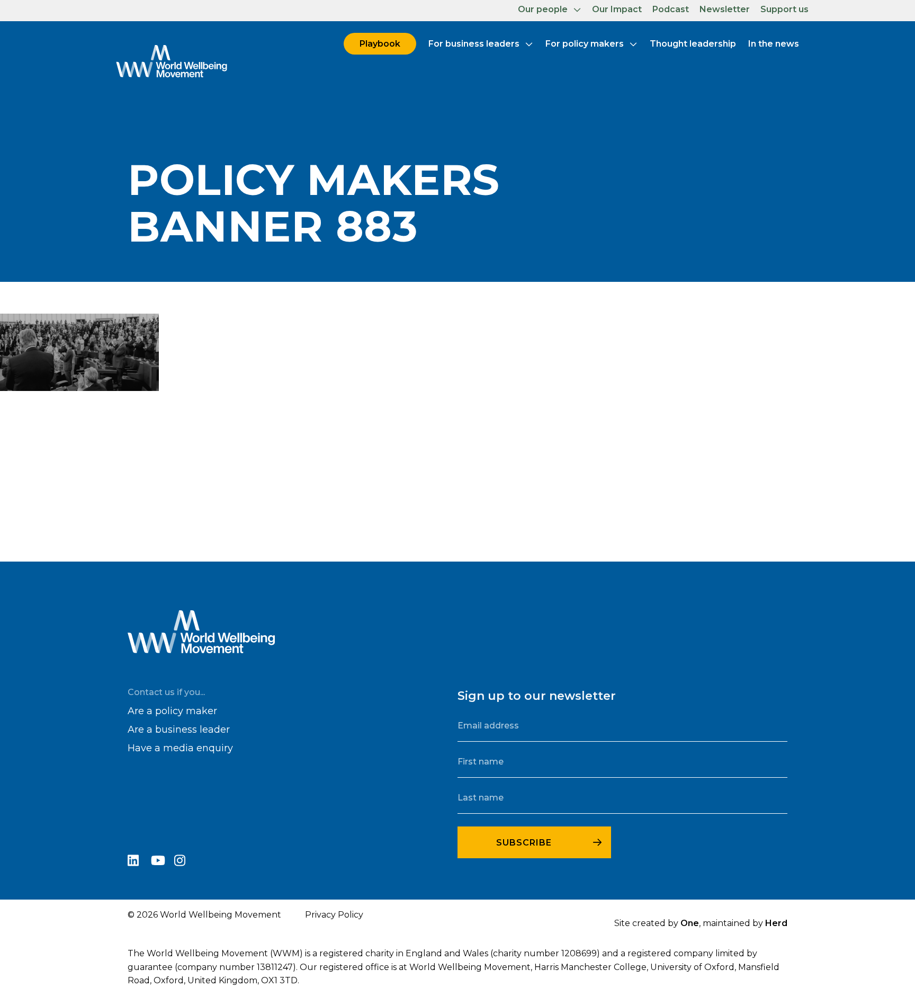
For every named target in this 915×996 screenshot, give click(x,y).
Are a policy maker (172, 711)
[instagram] (184, 862)
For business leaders (473, 44)
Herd (776, 923)
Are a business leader (179, 729)
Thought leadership (693, 44)
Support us (784, 9)
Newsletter (724, 9)
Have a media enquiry (180, 748)
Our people (543, 9)
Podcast (670, 9)
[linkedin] (139, 862)
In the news (773, 44)
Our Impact (617, 9)
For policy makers (584, 44)
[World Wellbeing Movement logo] (171, 61)
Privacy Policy (334, 915)
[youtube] (162, 862)
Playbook (380, 44)
